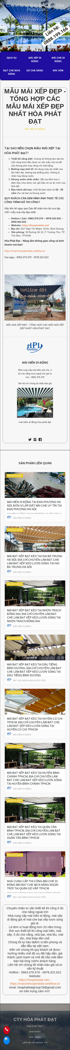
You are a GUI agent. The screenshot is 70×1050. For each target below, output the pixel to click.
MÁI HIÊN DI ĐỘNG (35, 362)
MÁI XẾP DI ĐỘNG (35, 59)
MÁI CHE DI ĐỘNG (58, 59)
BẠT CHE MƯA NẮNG (11, 72)
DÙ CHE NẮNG (35, 70)
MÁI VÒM (58, 70)
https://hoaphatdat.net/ (34, 980)
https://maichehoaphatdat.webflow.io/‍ (35, 983)
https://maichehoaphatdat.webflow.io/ (24, 250)
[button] (60, 19)
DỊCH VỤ (11, 57)
